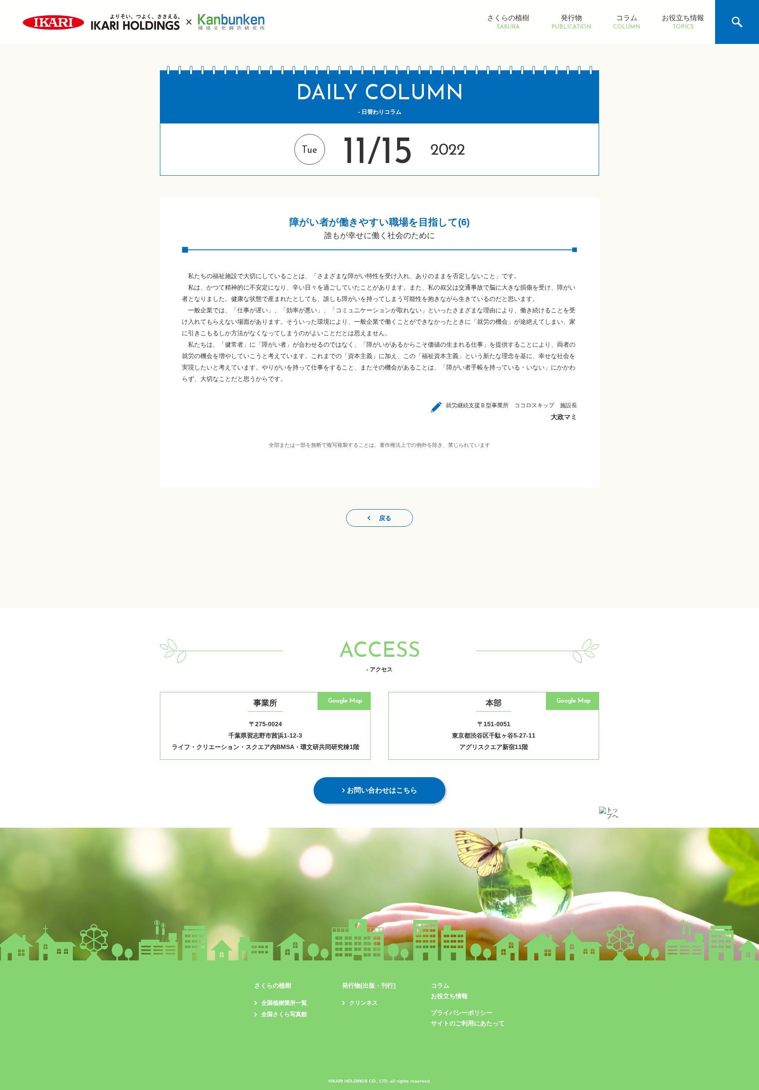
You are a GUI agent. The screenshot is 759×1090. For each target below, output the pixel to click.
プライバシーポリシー (461, 1013)
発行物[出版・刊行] (369, 985)
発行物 (571, 22)
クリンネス (363, 1002)
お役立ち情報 (683, 22)
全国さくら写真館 (284, 1014)
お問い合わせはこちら (382, 790)
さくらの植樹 (508, 22)
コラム (626, 22)
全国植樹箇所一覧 (284, 1002)
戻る (385, 517)
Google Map (345, 701)
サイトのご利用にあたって (468, 1023)
